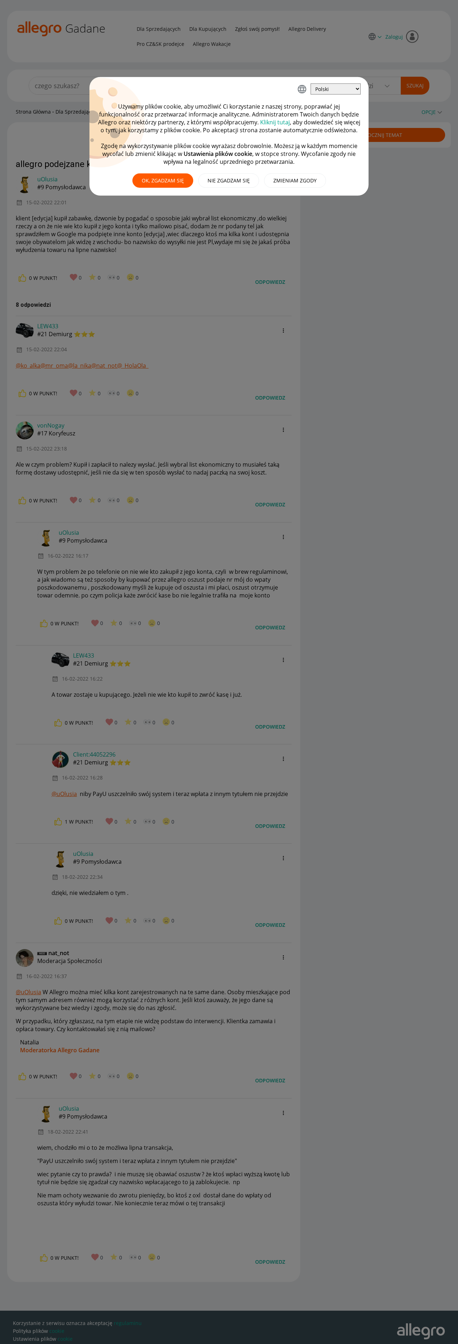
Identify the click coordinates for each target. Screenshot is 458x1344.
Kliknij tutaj (275, 122)
